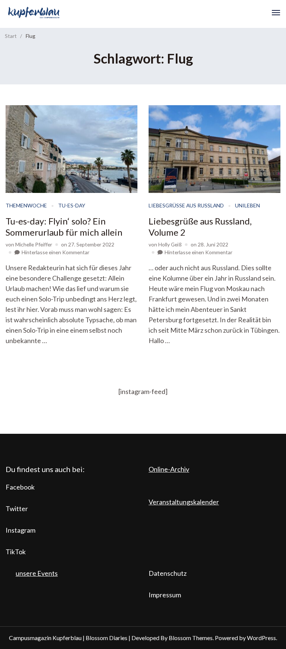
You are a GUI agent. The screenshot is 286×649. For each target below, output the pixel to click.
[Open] (275, 12)
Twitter (17, 508)
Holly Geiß (170, 244)
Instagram (20, 530)
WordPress (261, 637)
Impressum (165, 595)
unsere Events (37, 573)
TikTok (16, 552)
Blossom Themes (191, 637)
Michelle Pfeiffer (33, 244)
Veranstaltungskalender (184, 502)
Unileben (247, 205)
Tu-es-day (71, 205)
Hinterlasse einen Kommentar (55, 252)
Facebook (20, 487)
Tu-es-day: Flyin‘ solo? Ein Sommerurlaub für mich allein (64, 227)
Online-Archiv (169, 469)
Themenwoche (26, 205)
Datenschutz (168, 573)
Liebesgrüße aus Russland (186, 205)
